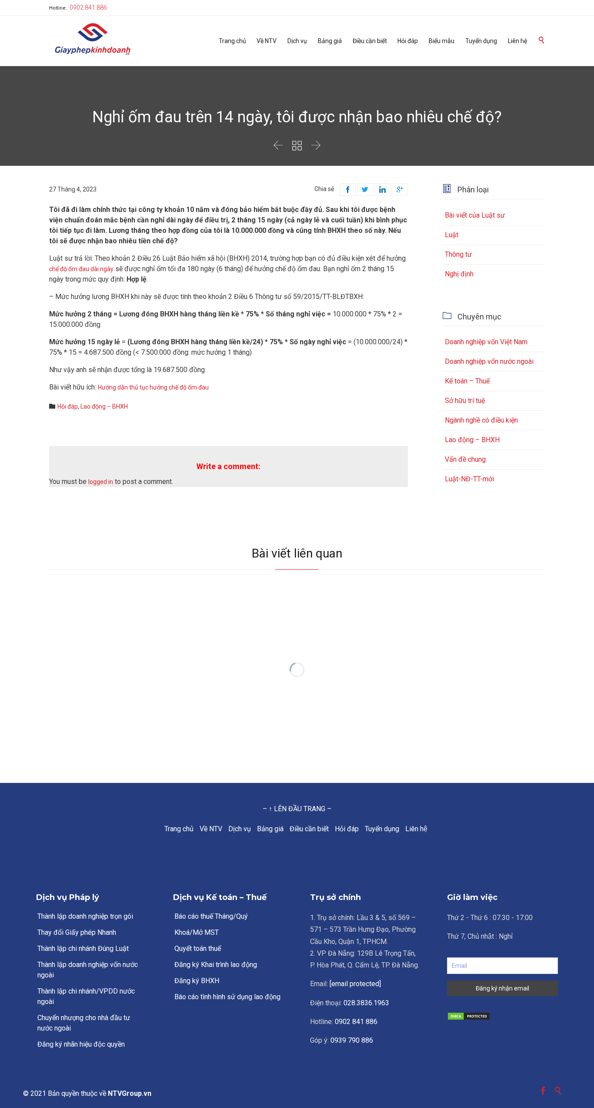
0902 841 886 (356, 1021)
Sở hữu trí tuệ (465, 400)
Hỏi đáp (67, 406)
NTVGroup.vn (129, 1093)
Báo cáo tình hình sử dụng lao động (227, 997)
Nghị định (459, 274)
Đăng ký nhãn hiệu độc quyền (81, 1044)
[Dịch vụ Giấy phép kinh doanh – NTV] (92, 40)
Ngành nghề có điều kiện (481, 420)
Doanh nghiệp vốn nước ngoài (489, 361)
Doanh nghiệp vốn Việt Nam (486, 342)
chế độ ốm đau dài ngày (81, 268)
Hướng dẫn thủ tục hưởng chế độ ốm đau (153, 387)
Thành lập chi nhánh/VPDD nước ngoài (86, 996)
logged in (100, 481)
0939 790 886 (351, 1040)
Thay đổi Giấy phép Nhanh (76, 932)
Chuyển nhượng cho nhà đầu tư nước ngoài (83, 1023)
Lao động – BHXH (104, 406)
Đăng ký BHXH (196, 981)
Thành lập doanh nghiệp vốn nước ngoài (87, 969)
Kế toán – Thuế (467, 381)
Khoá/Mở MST (196, 932)
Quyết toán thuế (197, 948)
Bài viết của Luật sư (475, 215)
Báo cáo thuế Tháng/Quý (211, 916)
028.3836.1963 (366, 1003)
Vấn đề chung (465, 459)
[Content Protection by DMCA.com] (502, 1016)
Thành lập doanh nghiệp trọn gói (85, 916)
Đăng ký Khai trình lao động (215, 964)
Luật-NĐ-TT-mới (469, 479)
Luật (451, 235)
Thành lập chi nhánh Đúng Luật (83, 948)
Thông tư (458, 254)
